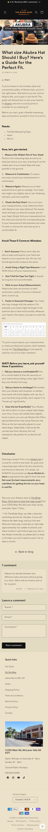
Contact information (25, 829)
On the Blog (10, 672)
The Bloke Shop (22, 818)
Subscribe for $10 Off (15, 678)
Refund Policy (11, 701)
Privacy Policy (11, 707)
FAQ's (8, 684)
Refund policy (21, 821)
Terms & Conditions (14, 696)
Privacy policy (35, 821)
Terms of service (18, 825)
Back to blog (26, 552)
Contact (8, 713)
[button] (5, 12)
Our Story (9, 667)
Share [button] (7, 80)
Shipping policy (33, 825)
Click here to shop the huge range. (24, 502)
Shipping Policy (12, 690)
